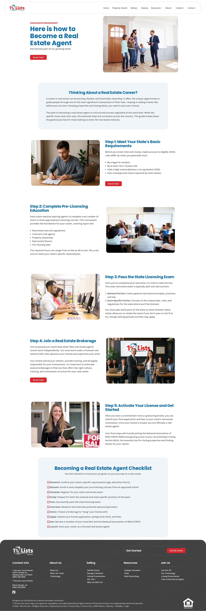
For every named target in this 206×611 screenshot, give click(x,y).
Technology (55, 576)
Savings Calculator (95, 573)
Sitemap (109, 606)
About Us (54, 570)
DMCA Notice (99, 606)
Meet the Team (57, 573)
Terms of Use (86, 606)
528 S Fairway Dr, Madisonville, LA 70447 (22, 573)
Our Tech (91, 579)
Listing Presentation (96, 576)
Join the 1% (166, 570)
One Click (63, 606)
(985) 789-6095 (19, 577)
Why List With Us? (95, 582)
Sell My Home (93, 570)
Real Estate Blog (131, 576)
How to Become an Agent (172, 579)
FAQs (126, 573)
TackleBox (119, 606)
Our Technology (168, 573)
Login (127, 606)
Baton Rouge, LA (19, 585)
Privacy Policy (74, 606)
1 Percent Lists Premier (22, 570)
